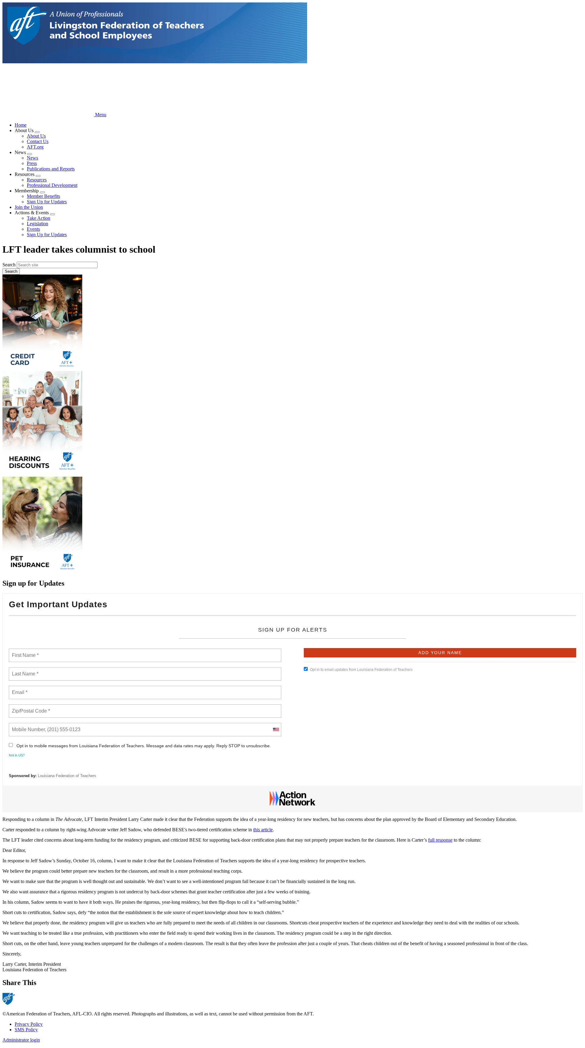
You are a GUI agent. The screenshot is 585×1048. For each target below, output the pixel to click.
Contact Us (37, 141)
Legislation (37, 223)
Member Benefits (43, 196)
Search (9, 264)
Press (32, 163)
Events (33, 229)
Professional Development (52, 185)
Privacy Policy (29, 1024)
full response (440, 840)
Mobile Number (27, 726)
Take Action (38, 218)
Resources (37, 179)
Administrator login (21, 1040)
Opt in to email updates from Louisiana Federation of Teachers (361, 670)
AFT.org (35, 146)
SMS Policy (26, 1029)
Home (21, 125)
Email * (19, 689)
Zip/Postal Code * (29, 707)
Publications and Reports (51, 168)
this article (263, 829)
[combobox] (276, 730)
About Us (36, 135)
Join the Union (29, 207)
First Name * (24, 652)
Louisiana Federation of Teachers (67, 775)
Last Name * (23, 670)
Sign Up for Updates (47, 201)
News (32, 157)
